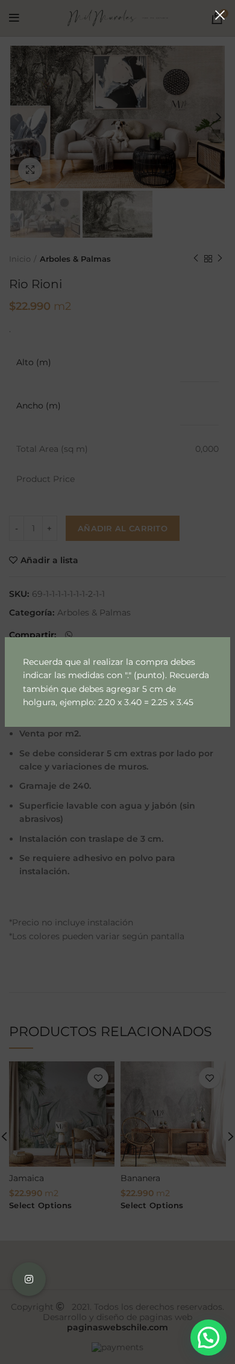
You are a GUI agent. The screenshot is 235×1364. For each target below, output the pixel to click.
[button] (208, 1337)
